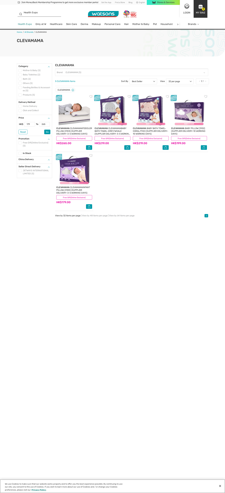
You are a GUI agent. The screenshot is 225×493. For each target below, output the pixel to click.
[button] (200, 9)
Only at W (41, 24)
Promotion (24, 138)
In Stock (27, 153)
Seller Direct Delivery (29, 166)
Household (167, 24)
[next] (178, 24)
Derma (84, 24)
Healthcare (56, 24)
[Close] (73, 90)
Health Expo (25, 24)
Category (23, 66)
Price (21, 117)
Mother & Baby (140, 24)
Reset (23, 132)
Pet (155, 24)
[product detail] (74, 110)
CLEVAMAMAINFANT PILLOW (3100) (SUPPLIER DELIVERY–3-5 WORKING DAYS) (73, 190)
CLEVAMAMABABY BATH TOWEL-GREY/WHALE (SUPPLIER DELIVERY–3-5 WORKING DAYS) (112, 132)
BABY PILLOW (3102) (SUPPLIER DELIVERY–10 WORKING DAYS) (188, 131)
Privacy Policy (39, 490)
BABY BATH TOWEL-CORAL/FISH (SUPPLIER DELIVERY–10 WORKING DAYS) (150, 131)
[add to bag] (89, 147)
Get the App (106, 2)
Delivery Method (27, 102)
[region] (112, 486)
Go (47, 132)
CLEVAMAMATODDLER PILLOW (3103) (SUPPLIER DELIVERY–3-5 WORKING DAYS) (74, 131)
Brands (192, 24)
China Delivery (26, 159)
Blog (130, 2)
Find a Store (120, 2)
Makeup (96, 24)
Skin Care (71, 24)
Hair (126, 24)
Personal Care (112, 24)
